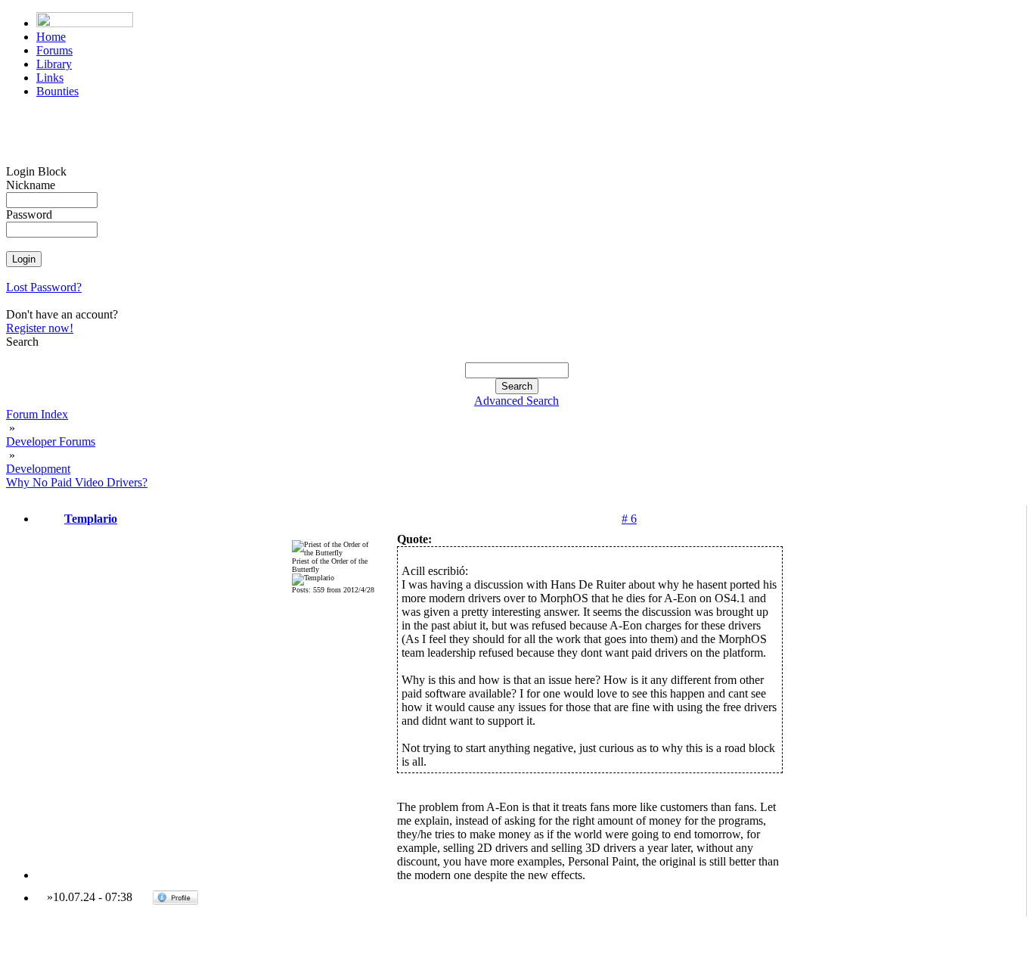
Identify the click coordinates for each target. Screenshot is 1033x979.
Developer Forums (50, 441)
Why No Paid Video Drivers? (76, 482)
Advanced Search (516, 400)
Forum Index (37, 414)
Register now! (39, 328)
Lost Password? (44, 287)
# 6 (629, 518)
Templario (90, 518)
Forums (54, 50)
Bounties (57, 91)
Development (38, 468)
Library (54, 63)
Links (50, 77)
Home (51, 36)
